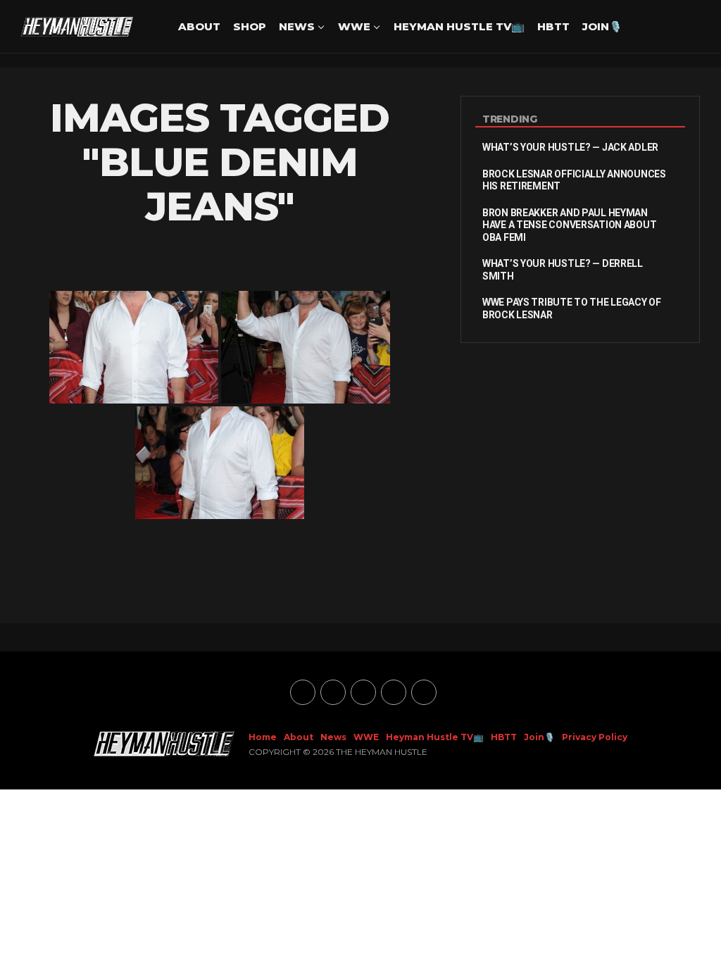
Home (263, 737)
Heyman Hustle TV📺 (459, 26)
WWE (354, 26)
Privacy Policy (594, 737)
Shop (249, 26)
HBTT (553, 26)
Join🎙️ (602, 26)
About (199, 26)
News (297, 26)
